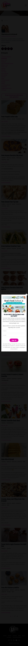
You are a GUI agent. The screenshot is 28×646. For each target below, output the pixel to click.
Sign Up (14, 340)
